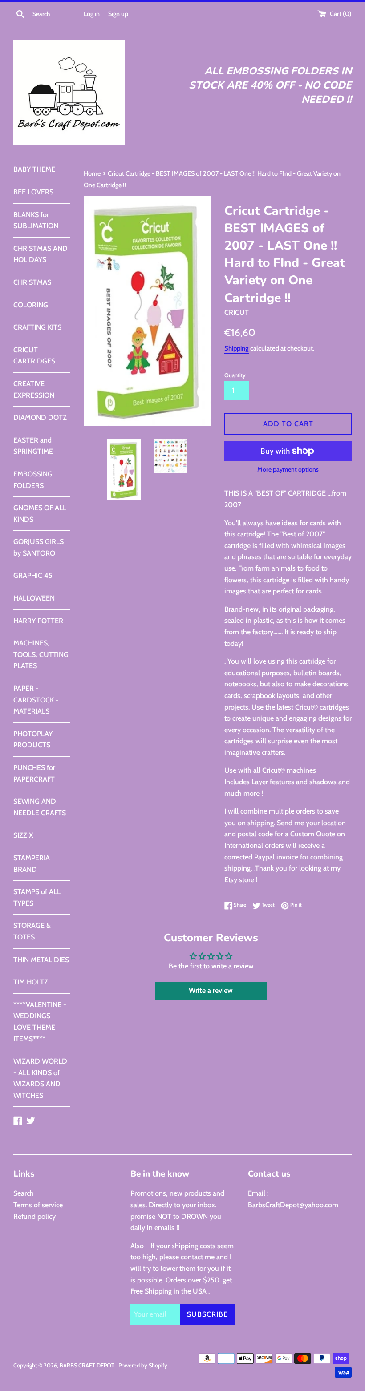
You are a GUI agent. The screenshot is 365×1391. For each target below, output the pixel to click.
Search (23, 1193)
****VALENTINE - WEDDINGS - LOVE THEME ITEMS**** (39, 1021)
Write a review (211, 990)
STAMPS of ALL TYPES (37, 897)
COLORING (30, 305)
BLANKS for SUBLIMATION (35, 220)
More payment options (288, 469)
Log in (92, 14)
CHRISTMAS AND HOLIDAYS (40, 254)
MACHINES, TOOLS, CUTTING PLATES (41, 654)
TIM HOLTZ (30, 982)
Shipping (236, 348)
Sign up (118, 14)
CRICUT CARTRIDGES (34, 356)
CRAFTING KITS (37, 327)
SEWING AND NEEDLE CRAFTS (39, 807)
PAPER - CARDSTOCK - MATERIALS (36, 699)
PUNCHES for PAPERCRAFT (34, 773)
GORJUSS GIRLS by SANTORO (38, 547)
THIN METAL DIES (41, 960)
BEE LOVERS (33, 192)
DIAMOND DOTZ (40, 417)
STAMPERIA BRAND (31, 864)
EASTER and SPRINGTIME (33, 446)
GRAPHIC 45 (33, 575)
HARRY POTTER (38, 621)
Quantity (235, 375)
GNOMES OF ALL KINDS (39, 514)
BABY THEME (34, 169)
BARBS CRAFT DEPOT (88, 1365)
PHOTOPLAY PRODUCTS (33, 740)
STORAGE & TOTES (32, 931)
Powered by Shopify (142, 1365)
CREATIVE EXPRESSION (33, 389)
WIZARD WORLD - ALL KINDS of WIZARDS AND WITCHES (40, 1078)
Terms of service (38, 1205)
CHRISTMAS (32, 282)
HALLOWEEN (34, 598)
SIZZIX (23, 835)
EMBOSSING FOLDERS (33, 480)
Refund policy (34, 1216)
